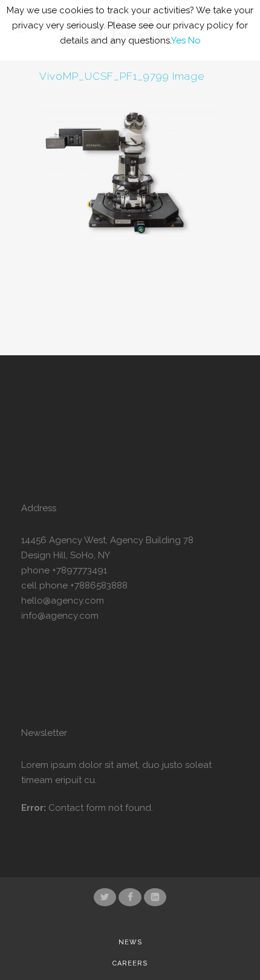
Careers (130, 963)
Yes (178, 40)
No (194, 40)
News (130, 942)
